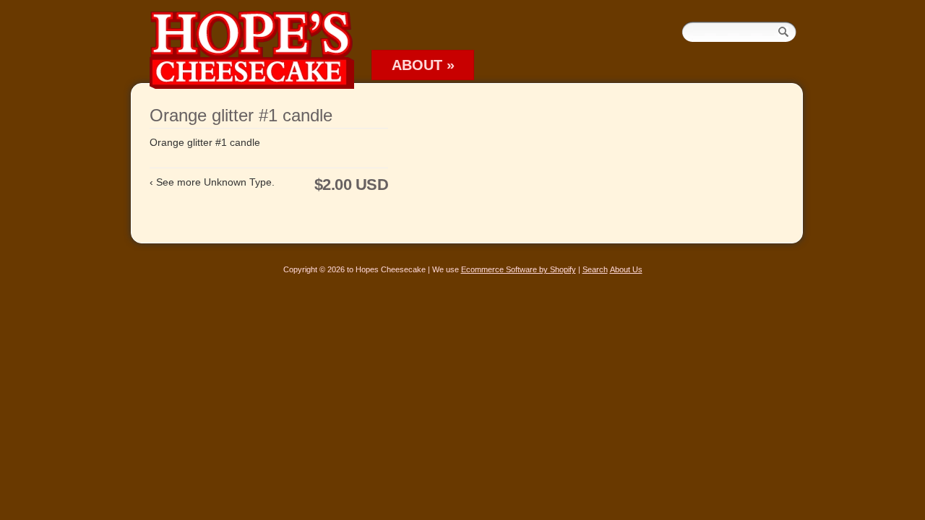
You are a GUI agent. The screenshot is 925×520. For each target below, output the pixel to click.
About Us (626, 269)
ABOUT (423, 65)
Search (595, 269)
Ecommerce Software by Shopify (518, 269)
